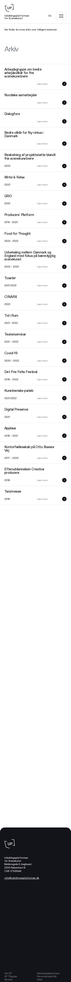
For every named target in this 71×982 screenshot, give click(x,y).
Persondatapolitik (47, 976)
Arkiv (40, 979)
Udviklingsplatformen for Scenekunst (16, 17)
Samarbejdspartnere (48, 973)
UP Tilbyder (10, 976)
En (50, 15)
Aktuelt (8, 979)
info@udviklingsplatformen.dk (21, 878)
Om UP (8, 973)
